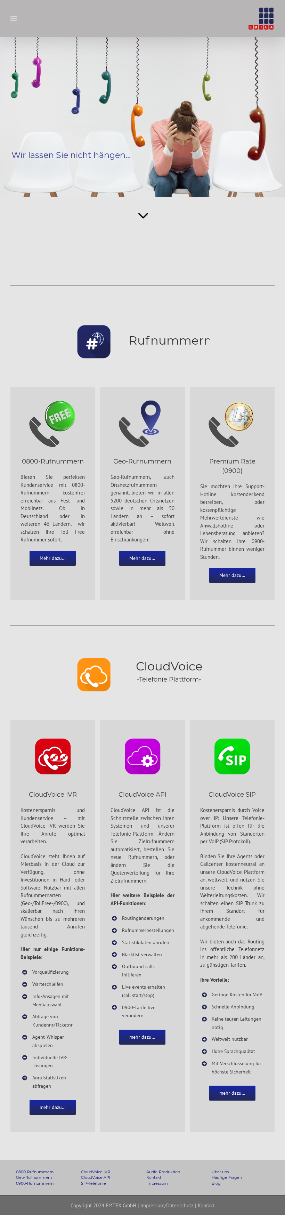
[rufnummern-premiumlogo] (232, 400)
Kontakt (153, 1177)
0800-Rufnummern (35, 1171)
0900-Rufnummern (35, 1183)
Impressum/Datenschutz (167, 1205)
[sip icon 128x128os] (232, 734)
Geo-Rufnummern (34, 1177)
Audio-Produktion (163, 1171)
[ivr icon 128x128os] (53, 734)
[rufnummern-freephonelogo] (53, 400)
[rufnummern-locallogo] (142, 400)
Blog (216, 1183)
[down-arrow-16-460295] (142, 207)
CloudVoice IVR (95, 1171)
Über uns (220, 1171)
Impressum (157, 1183)
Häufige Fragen (227, 1177)
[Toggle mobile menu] (14, 18)
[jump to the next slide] (142, 117)
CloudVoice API (95, 1177)
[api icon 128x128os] (142, 734)
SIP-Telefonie (93, 1183)
